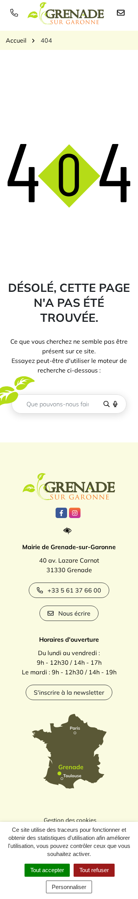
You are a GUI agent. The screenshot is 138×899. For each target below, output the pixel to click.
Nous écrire (74, 613)
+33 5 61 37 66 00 (74, 590)
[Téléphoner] (16, 12)
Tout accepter (47, 870)
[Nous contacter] (122, 12)
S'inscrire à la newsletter (69, 692)
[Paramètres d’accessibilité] (69, 531)
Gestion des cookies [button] (70, 820)
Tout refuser (94, 870)
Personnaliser (69, 887)
